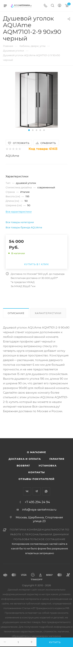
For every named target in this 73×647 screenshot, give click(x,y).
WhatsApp (46, 491)
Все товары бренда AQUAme (24, 227)
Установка (47, 465)
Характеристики (48, 313)
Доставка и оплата (25, 458)
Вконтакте (27, 491)
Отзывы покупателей (36, 478)
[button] (29, 130)
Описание (16, 313)
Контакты (36, 472)
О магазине (36, 452)
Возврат (23, 465)
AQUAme (12, 155)
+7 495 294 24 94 (37, 502)
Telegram (37, 491)
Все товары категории (20, 222)
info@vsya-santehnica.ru (39, 509)
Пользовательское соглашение (39, 539)
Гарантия (56, 458)
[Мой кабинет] (59, 6)
